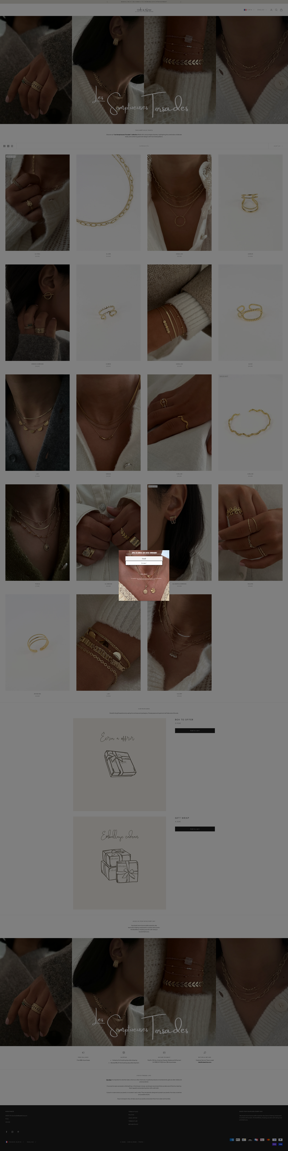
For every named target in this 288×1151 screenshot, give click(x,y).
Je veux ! (144, 563)
